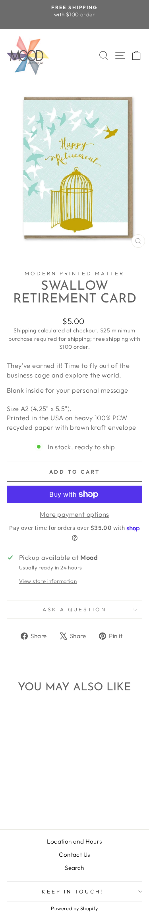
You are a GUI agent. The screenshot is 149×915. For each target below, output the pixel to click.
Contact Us (74, 854)
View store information (48, 581)
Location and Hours (74, 841)
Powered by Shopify (74, 908)
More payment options (74, 514)
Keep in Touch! (72, 891)
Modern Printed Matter (74, 273)
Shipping (25, 330)
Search (74, 868)
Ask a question (75, 609)
